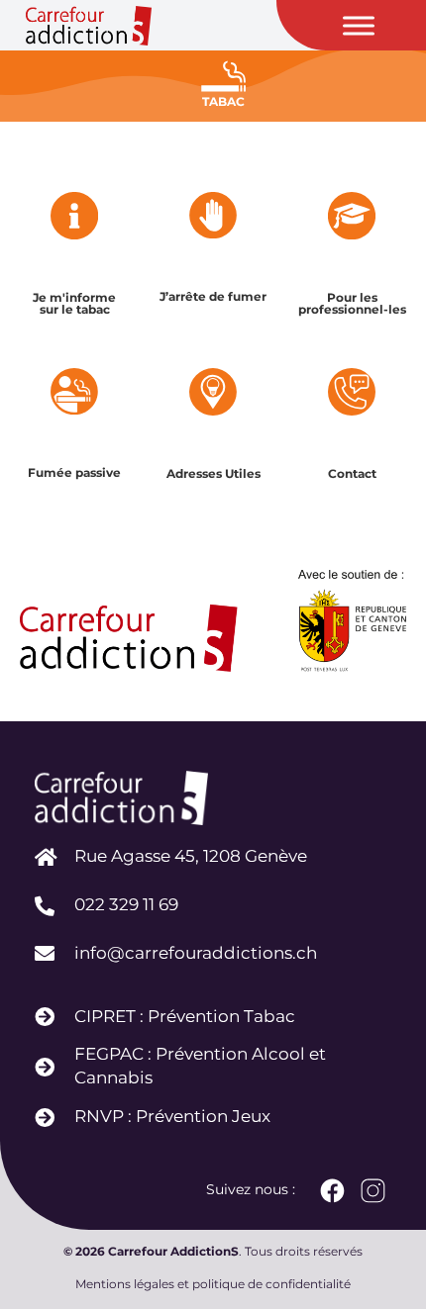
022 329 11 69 (126, 904)
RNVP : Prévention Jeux (172, 1116)
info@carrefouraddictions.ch (195, 953)
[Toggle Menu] (358, 25)
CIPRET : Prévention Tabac (184, 1016)
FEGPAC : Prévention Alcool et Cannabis (200, 1065)
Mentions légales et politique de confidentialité (213, 1283)
